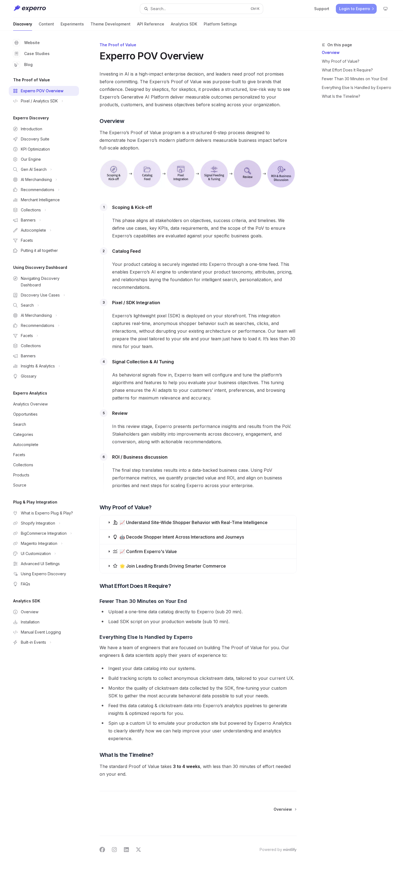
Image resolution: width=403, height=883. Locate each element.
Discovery (22, 24)
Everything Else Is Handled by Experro (356, 87)
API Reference (150, 24)
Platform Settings (220, 24)
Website (32, 42)
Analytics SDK (184, 24)
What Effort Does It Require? (347, 70)
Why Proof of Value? (340, 61)
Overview (330, 52)
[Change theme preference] (385, 8)
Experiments (72, 24)
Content (46, 24)
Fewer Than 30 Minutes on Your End (354, 78)
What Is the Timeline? (341, 96)
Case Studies (37, 53)
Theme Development (110, 24)
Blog (28, 64)
